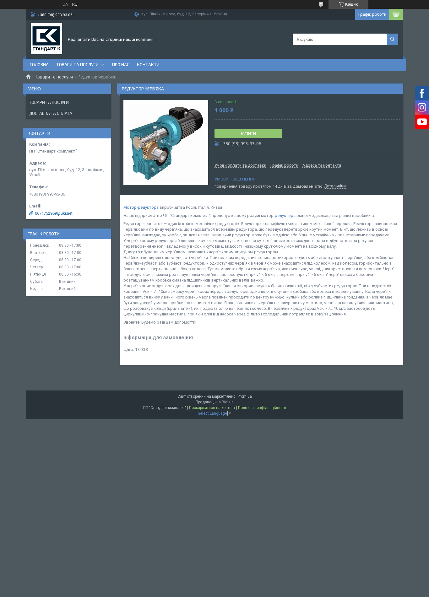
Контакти (148, 64)
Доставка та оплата (50, 113)
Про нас (120, 64)
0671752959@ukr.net (54, 213)
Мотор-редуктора (141, 207)
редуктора (285, 215)
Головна (39, 64)
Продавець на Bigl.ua (215, 402)
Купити (248, 133)
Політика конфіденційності (262, 408)
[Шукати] (392, 39)
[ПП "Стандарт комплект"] (46, 38)
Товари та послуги (77, 64)
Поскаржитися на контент (212, 408)
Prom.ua (244, 396)
